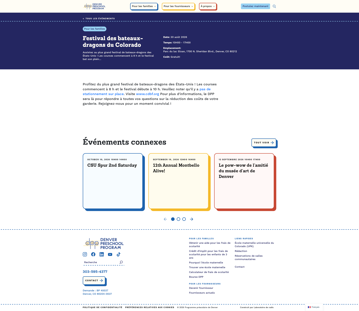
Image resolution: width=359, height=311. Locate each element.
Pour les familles (94, 28)
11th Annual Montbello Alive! (176, 168)
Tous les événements (100, 19)
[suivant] (191, 219)
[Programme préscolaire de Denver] (94, 6)
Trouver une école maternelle (207, 267)
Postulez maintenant (255, 6)
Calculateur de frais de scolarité (209, 272)
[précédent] (165, 219)
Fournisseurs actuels (202, 292)
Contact (91, 280)
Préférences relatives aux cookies (149, 308)
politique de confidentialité (102, 308)
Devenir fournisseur (201, 288)
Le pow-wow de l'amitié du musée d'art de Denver (243, 171)
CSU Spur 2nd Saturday (112, 165)
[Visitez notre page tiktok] (118, 254)
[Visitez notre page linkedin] (102, 254)
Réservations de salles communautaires (249, 257)
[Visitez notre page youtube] (110, 254)
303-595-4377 (95, 272)
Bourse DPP (196, 277)
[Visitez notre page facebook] (93, 254)
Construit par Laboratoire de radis (256, 307)
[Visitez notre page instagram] (85, 254)
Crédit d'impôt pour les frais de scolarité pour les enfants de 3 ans (208, 254)
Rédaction (241, 251)
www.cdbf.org (147, 94)
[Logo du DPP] (103, 243)
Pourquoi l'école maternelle (206, 262)
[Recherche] (274, 6)
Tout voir (261, 142)
